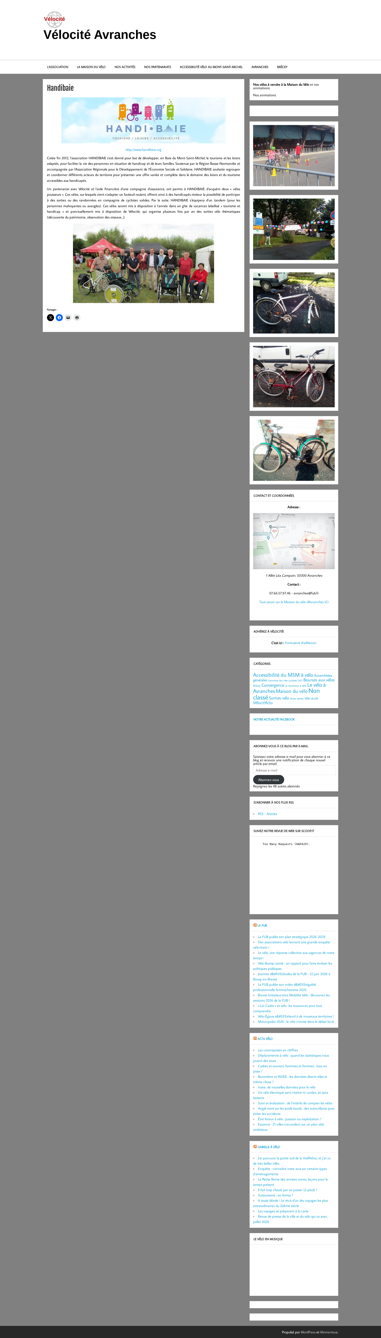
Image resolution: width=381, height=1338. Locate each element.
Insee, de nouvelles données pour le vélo (287, 1087)
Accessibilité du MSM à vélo (283, 674)
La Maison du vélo (91, 67)
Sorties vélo (279, 698)
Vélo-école (311, 698)
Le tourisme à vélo (295, 685)
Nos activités (125, 67)
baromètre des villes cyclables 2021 (285, 680)
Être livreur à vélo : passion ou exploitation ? (289, 1119)
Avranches (260, 67)
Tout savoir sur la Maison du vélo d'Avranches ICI (294, 602)
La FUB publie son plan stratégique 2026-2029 (291, 936)
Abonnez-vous (268, 779)
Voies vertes (297, 698)
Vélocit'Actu (263, 702)
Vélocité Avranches (99, 35)
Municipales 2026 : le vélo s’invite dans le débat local (296, 1021)
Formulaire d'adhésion (300, 643)
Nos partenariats (157, 67)
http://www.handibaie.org (143, 149)
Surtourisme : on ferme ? (275, 1195)
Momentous (329, 1332)
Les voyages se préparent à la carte (283, 1211)
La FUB (262, 925)
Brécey (282, 67)
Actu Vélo (265, 1039)
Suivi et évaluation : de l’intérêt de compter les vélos (295, 1103)
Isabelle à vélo (269, 1147)
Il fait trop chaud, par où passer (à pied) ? (287, 1190)
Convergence (272, 685)
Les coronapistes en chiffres (278, 1050)
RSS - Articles (267, 813)
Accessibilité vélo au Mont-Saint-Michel (211, 67)
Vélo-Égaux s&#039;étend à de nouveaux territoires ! (296, 1016)
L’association (57, 67)
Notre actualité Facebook (274, 719)
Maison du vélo (292, 691)
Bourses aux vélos (319, 679)
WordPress (308, 1332)
